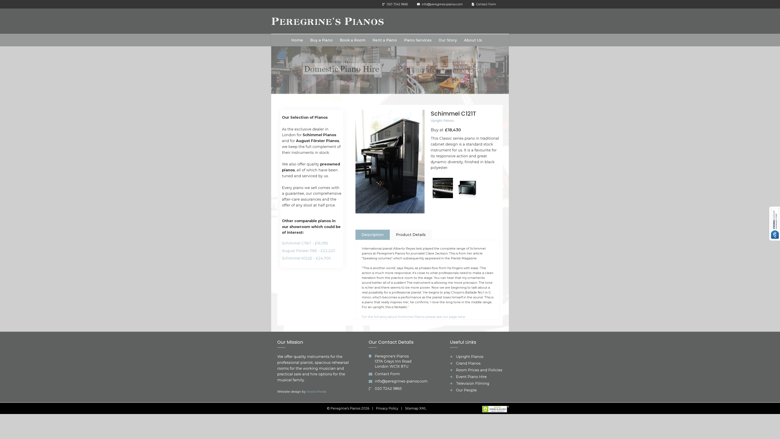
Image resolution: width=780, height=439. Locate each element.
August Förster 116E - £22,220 (308, 251)
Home (297, 40)
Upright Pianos (442, 120)
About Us (473, 40)
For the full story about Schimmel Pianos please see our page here (413, 317)
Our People (466, 390)
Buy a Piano (321, 40)
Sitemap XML (415, 408)
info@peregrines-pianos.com (442, 4)
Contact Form (486, 4)
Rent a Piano (385, 40)
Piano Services (417, 40)
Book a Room (352, 40)
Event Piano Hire (471, 377)
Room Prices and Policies (479, 370)
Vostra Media (316, 391)
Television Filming (472, 383)
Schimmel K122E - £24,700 (306, 258)
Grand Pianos (468, 363)
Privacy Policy (387, 408)
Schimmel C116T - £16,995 (305, 243)
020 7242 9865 (397, 4)
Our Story (448, 40)
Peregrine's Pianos (327, 21)
